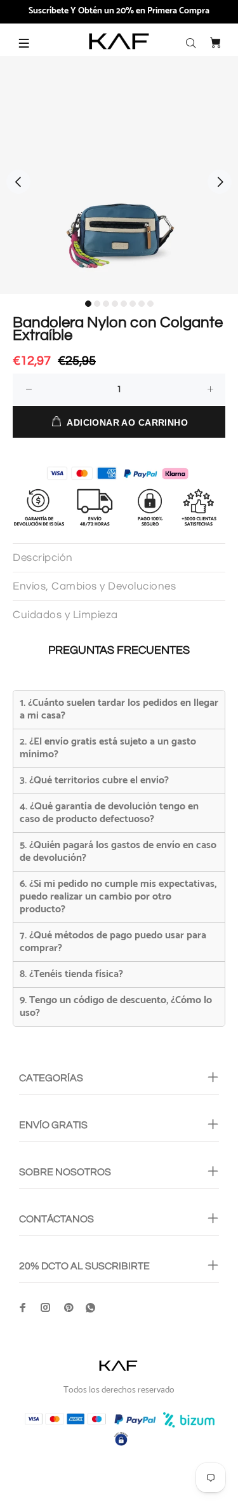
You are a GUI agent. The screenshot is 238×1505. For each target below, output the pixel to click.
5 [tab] (124, 303)
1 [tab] (88, 303)
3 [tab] (106, 303)
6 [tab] (132, 303)
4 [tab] (115, 303)
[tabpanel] (119, 175)
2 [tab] (97, 303)
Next (220, 182)
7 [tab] (141, 303)
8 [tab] (150, 303)
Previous (18, 182)
